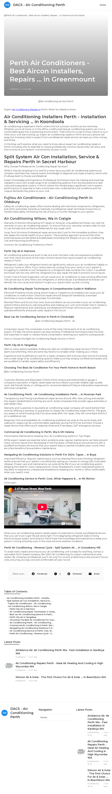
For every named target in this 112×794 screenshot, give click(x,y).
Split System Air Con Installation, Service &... (29, 601)
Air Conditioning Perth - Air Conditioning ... (31, 622)
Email (96, 574)
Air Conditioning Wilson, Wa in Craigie (27, 606)
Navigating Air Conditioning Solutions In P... (32, 628)
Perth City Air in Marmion (22, 609)
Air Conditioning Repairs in (26, 109)
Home (103, 5)
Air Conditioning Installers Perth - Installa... (28, 598)
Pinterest (77, 574)
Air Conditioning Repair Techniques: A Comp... (33, 611)
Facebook (42, 574)
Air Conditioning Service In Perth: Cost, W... (31, 631)
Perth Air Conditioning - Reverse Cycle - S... (31, 633)
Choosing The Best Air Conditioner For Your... (32, 620)
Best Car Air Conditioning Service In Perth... (31, 614)
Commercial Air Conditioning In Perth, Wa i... (32, 625)
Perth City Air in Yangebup (23, 617)
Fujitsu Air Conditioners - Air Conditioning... (30, 603)
